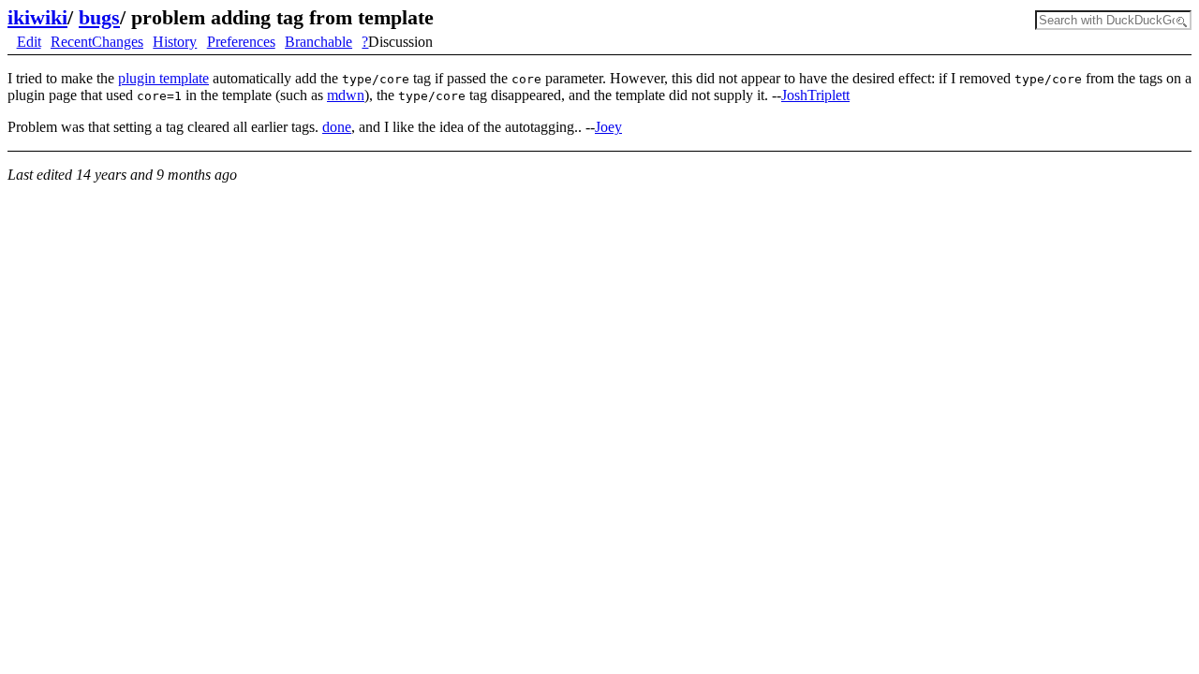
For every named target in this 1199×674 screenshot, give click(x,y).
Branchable (318, 42)
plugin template (163, 78)
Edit (29, 42)
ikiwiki (37, 17)
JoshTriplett (815, 95)
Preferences (241, 42)
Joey (608, 127)
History (175, 42)
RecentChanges (97, 42)
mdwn (345, 95)
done (336, 127)
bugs (99, 17)
